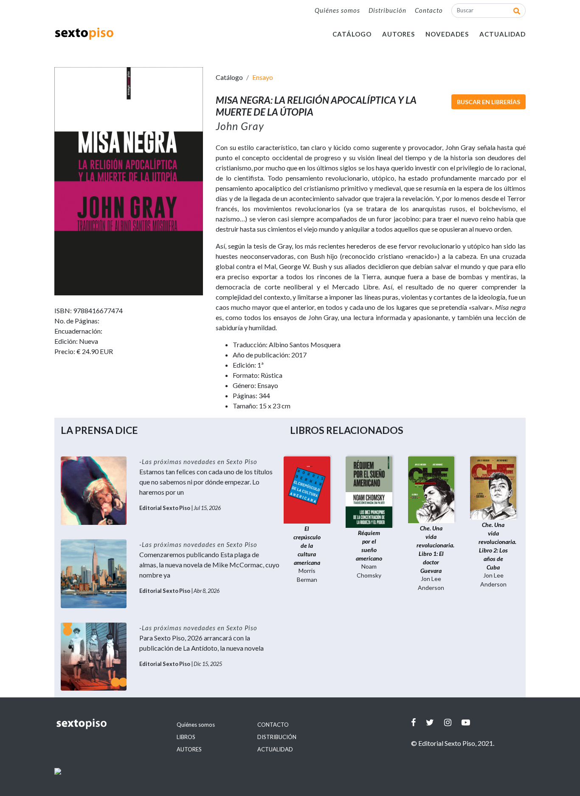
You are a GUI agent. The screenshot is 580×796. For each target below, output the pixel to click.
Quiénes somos (337, 10)
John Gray (240, 125)
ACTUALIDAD (502, 34)
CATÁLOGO (352, 34)
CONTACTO (273, 724)
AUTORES (398, 34)
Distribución (387, 10)
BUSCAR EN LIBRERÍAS (488, 101)
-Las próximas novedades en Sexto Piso (198, 461)
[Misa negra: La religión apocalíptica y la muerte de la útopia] (128, 180)
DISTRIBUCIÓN (276, 737)
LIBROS (186, 737)
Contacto (429, 10)
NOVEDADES (447, 34)
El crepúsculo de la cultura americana (307, 545)
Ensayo (262, 77)
